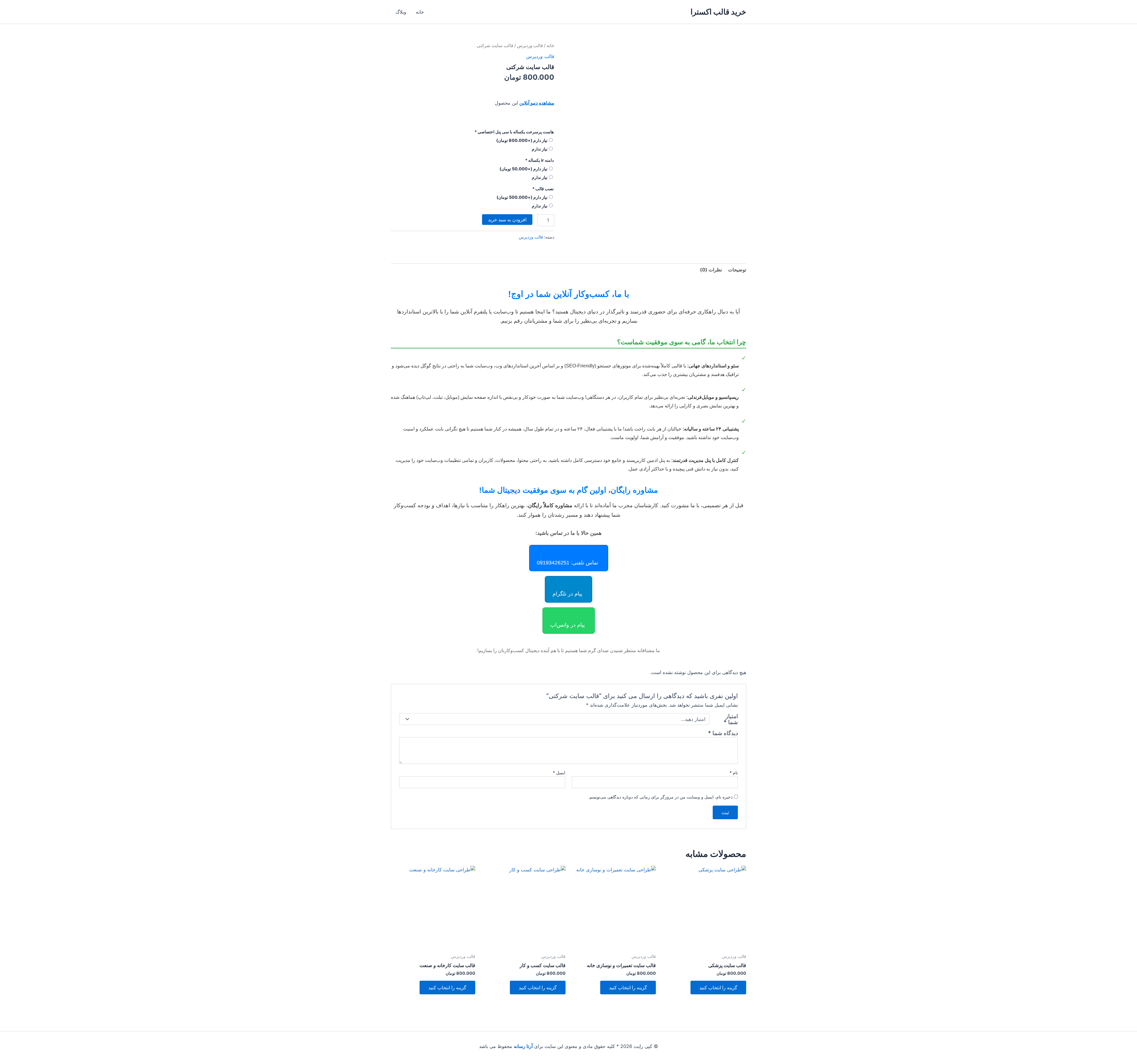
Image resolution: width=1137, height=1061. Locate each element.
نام (734, 772)
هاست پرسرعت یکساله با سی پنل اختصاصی (514, 131)
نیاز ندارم (539, 148)
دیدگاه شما (723, 733)
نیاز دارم (521, 140)
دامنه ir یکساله (539, 160)
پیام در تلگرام (567, 594)
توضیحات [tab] (737, 270)
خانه (420, 12)
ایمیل (559, 772)
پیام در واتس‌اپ (567, 625)
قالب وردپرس (530, 45)
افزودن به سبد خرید (507, 220)
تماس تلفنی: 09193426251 (567, 563)
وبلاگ (401, 12)
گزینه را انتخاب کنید (718, 987)
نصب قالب (543, 188)
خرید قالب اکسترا (718, 11)
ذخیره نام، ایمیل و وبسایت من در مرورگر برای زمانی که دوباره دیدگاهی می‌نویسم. (660, 796)
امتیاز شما (731, 719)
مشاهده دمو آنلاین (536, 103)
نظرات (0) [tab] (711, 270)
